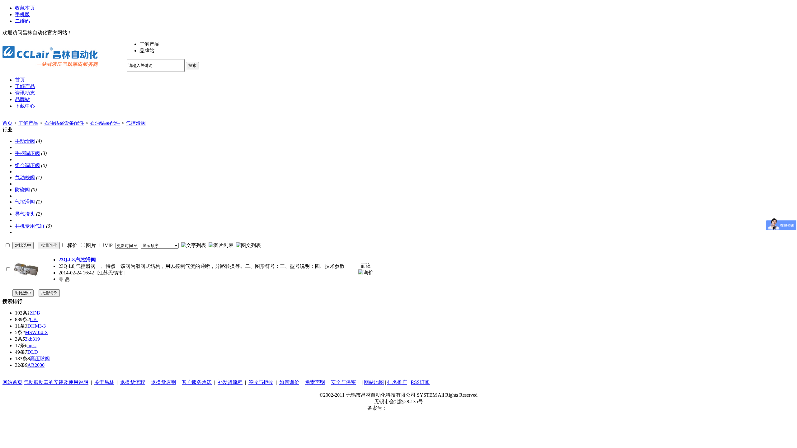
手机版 (22, 14)
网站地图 (374, 382)
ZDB (35, 312)
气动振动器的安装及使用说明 (56, 382)
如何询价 (289, 382)
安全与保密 (343, 382)
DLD (32, 352)
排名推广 (397, 382)
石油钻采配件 (105, 123)
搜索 (192, 65)
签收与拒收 (260, 382)
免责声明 (315, 382)
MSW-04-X (36, 332)
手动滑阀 (25, 141)
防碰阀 (22, 189)
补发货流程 (230, 382)
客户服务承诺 (197, 382)
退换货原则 (163, 382)
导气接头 (25, 214)
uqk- (31, 345)
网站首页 (12, 382)
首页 (7, 123)
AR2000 (36, 365)
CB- (34, 319)
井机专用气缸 (30, 226)
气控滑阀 (136, 123)
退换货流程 (132, 382)
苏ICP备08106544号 (408, 408)
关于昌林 (104, 382)
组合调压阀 (27, 165)
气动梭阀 (25, 177)
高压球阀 (40, 358)
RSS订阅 (420, 382)
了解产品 (28, 123)
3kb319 (32, 339)
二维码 (22, 21)
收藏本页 (25, 8)
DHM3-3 (36, 326)
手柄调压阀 (27, 153)
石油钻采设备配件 (64, 123)
